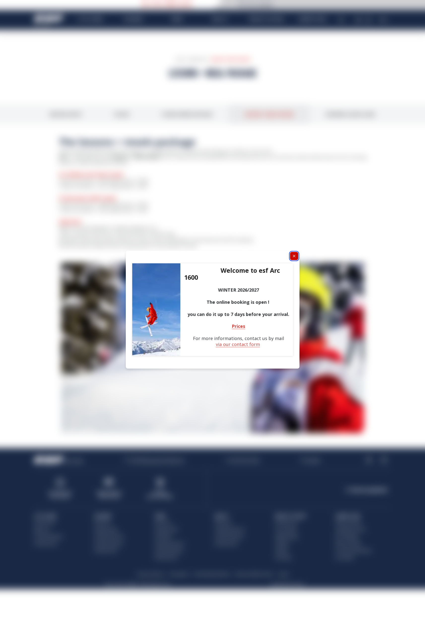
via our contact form (238, 344)
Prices (238, 326)
